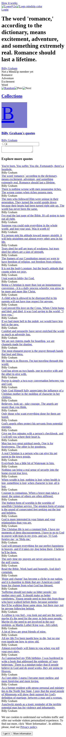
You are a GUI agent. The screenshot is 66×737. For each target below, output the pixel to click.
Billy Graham (9, 68)
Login (4, 9)
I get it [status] (6, 733)
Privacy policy (28, 727)
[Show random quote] (7, 88)
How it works (9, 3)
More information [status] (22, 733)
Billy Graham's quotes (18, 133)
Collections (11, 96)
